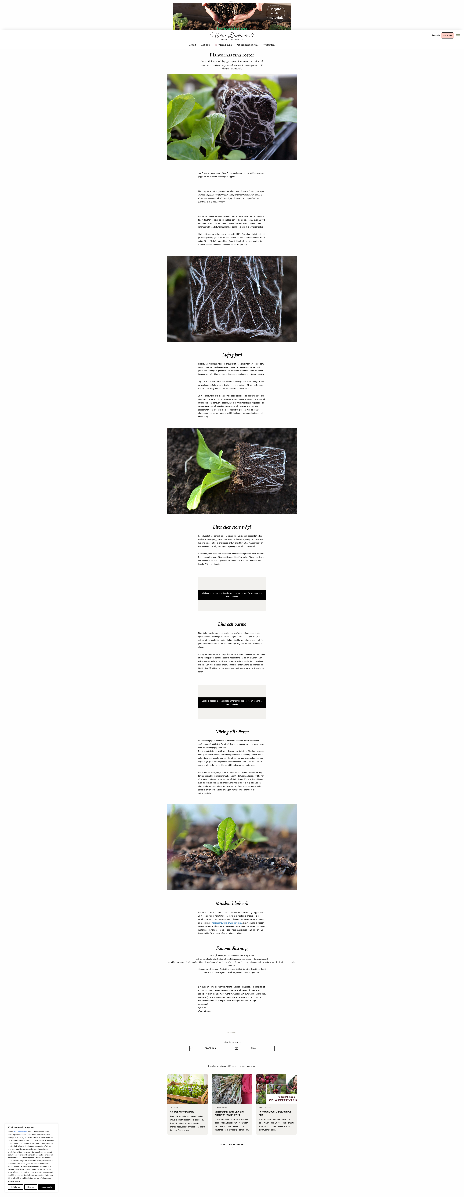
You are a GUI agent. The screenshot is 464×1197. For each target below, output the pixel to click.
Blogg (192, 44)
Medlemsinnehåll (247, 44)
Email (254, 1048)
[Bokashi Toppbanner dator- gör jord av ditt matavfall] (232, 17)
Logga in (436, 35)
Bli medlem (447, 35)
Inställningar (16, 1187)
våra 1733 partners (20, 1132)
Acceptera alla (46, 1187)
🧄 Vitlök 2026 (223, 44)
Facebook (210, 1048)
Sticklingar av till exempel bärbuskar (226, 923)
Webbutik (269, 44)
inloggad (225, 1066)
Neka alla (30, 1187)
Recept (205, 44)
